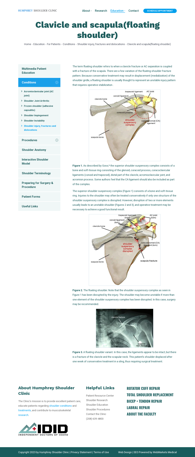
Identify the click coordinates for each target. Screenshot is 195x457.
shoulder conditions (60, 405)
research (23, 415)
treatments (24, 410)
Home (27, 44)
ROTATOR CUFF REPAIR (143, 388)
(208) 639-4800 (94, 418)
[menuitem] (86, 11)
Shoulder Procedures (98, 409)
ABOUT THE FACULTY (141, 414)
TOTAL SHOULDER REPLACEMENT (150, 394)
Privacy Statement (81, 452)
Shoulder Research (97, 400)
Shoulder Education (97, 404)
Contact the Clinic (96, 414)
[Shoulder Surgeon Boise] (37, 10)
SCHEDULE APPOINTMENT (160, 11)
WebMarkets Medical (165, 452)
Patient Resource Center (100, 395)
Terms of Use (101, 452)
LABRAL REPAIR (138, 407)
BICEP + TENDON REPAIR (144, 401)
